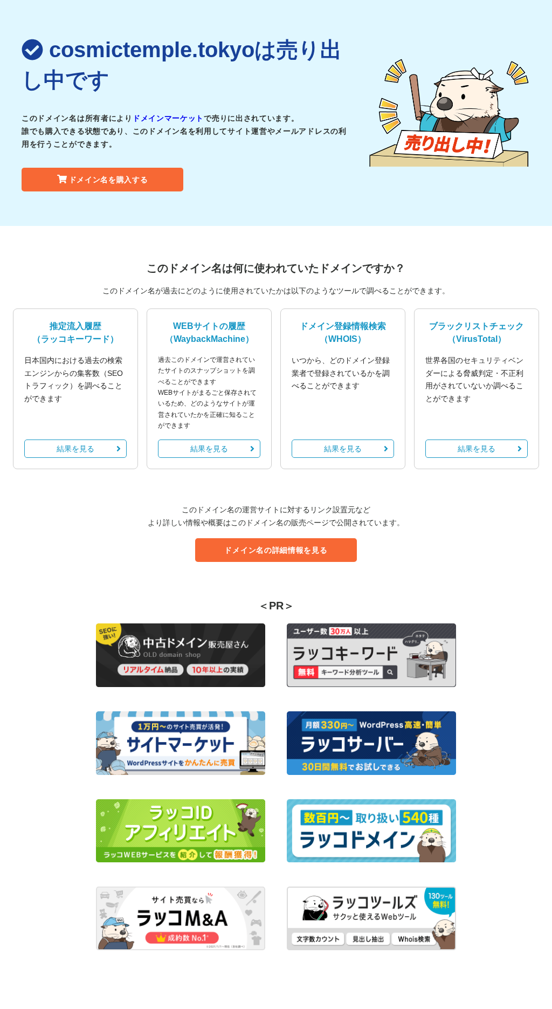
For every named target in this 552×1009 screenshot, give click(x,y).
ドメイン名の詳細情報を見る (275, 550)
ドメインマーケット (168, 118)
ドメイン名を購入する (108, 179)
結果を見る (75, 448)
